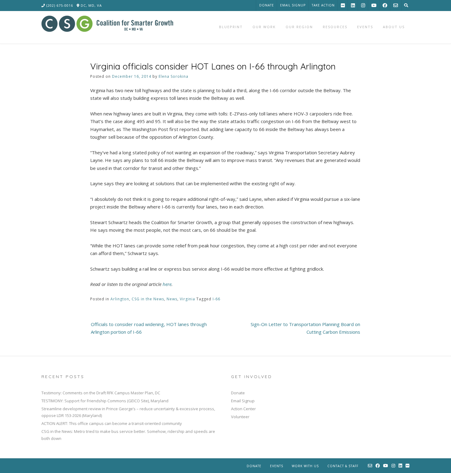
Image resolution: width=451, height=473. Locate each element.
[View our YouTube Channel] (374, 5)
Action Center (243, 408)
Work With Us (305, 466)
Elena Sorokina (173, 76)
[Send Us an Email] (395, 5)
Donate (266, 5)
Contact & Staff (342, 466)
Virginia (187, 299)
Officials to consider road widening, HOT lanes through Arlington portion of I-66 (149, 328)
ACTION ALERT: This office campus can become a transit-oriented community (111, 423)
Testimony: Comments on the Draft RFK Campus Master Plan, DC (100, 393)
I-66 (216, 299)
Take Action (323, 5)
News (172, 299)
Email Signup (293, 5)
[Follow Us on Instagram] (363, 5)
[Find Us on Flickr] (343, 5)
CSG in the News (148, 299)
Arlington (119, 299)
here (167, 284)
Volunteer (240, 416)
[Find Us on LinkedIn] (353, 5)
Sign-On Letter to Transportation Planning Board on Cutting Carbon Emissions (305, 328)
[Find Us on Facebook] (385, 5)
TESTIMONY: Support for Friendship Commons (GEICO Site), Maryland (104, 401)
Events (276, 466)
